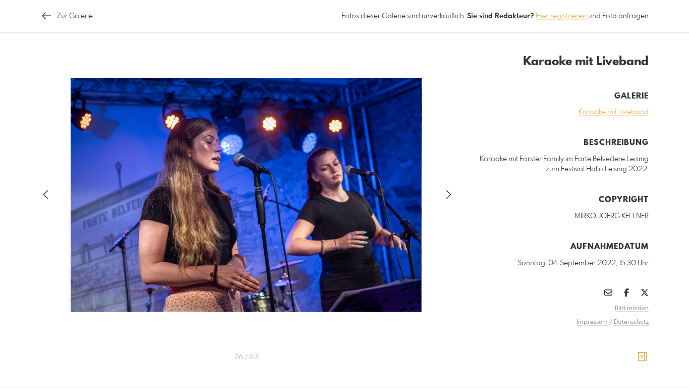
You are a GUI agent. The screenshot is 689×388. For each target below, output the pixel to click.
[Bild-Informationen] (643, 357)
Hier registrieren (561, 16)
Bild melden (632, 309)
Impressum (592, 322)
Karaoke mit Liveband (614, 112)
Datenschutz (631, 322)
